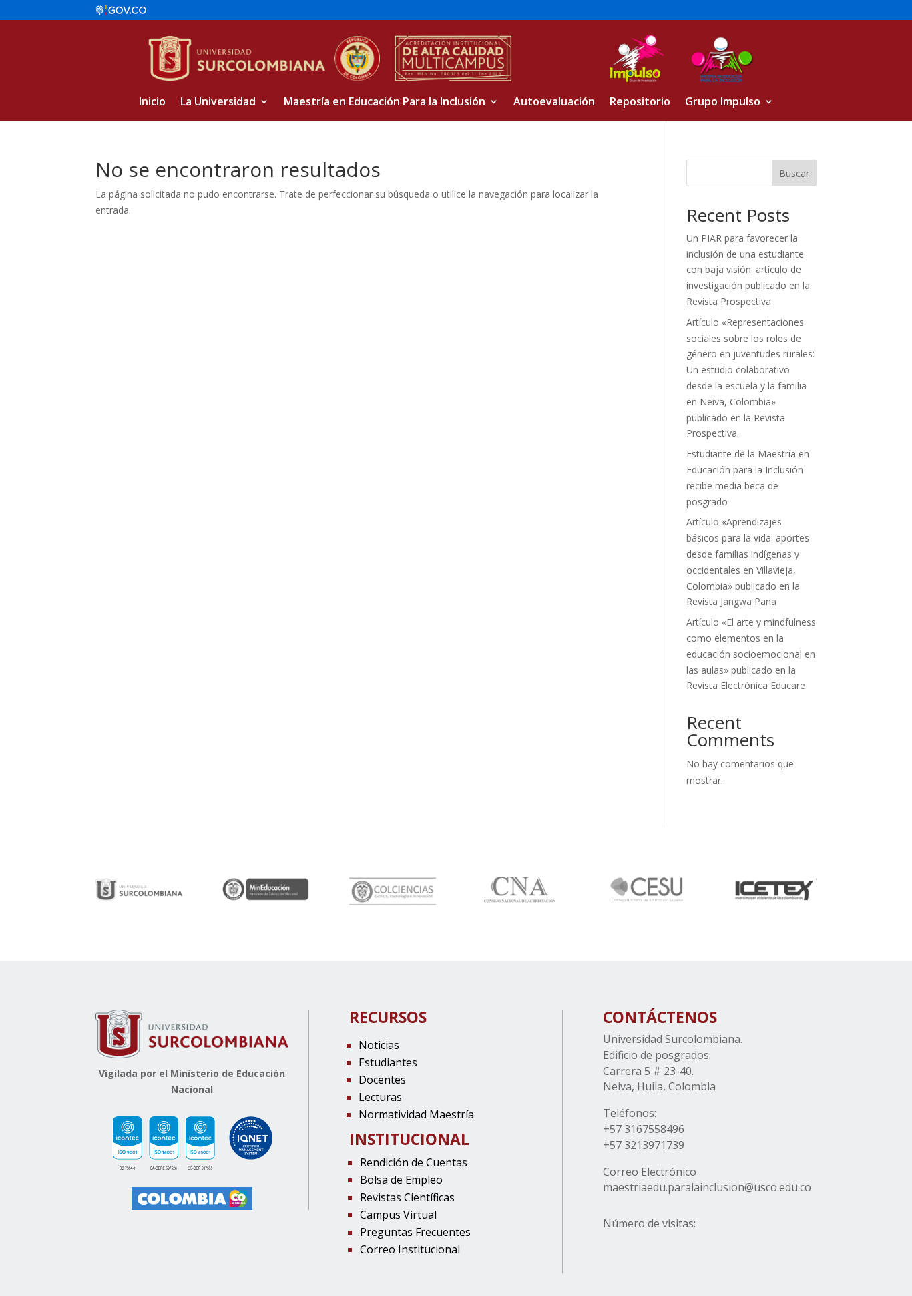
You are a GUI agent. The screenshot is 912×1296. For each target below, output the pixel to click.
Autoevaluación (554, 103)
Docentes (382, 1079)
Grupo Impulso (722, 103)
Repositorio (640, 103)
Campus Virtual (398, 1214)
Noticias (379, 1045)
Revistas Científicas (407, 1197)
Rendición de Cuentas (413, 1162)
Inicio (152, 103)
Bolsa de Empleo (401, 1179)
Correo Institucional (410, 1249)
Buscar (794, 173)
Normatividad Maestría (416, 1114)
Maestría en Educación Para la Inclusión (384, 103)
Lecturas (380, 1097)
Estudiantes (388, 1062)
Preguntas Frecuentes (415, 1232)
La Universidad (218, 103)
